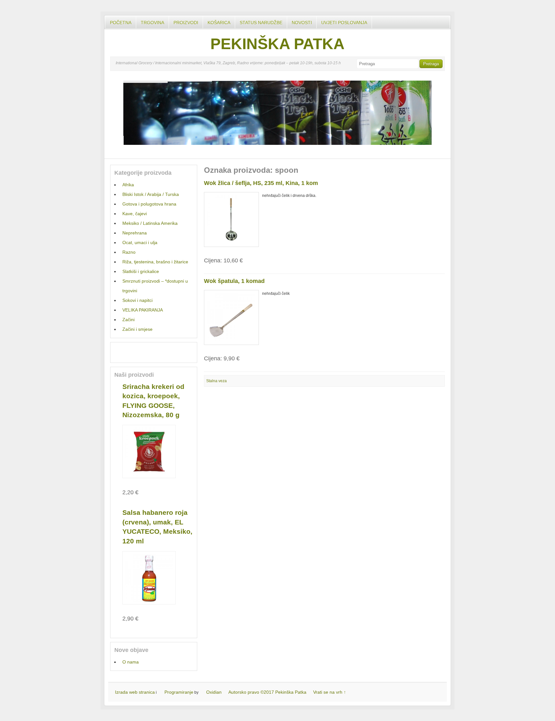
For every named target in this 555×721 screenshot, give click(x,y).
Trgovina (152, 22)
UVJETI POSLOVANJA (344, 22)
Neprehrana (134, 232)
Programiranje (178, 692)
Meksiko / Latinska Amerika (150, 223)
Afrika (128, 184)
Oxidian (214, 692)
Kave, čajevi (134, 213)
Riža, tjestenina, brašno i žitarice (155, 261)
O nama (130, 661)
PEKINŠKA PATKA (277, 43)
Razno (129, 252)
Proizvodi (185, 22)
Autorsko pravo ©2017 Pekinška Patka (267, 692)
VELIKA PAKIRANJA (142, 309)
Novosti (302, 22)
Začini (128, 319)
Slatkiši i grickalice (140, 271)
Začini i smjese (137, 329)
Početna (120, 22)
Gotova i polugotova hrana (149, 204)
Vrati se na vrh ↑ (329, 692)
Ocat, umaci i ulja (139, 242)
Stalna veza (216, 381)
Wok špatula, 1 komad (234, 281)
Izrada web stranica (135, 692)
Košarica (218, 22)
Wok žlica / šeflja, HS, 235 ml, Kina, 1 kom (261, 183)
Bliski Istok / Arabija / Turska (150, 194)
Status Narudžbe (261, 22)
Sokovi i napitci (137, 300)
